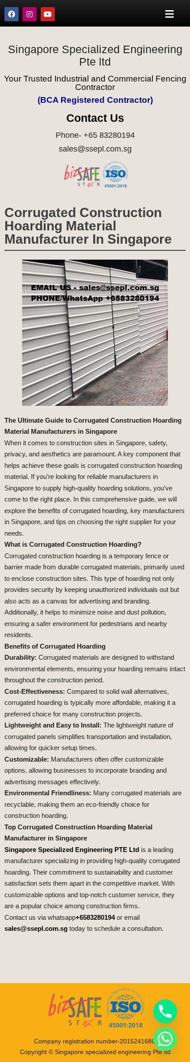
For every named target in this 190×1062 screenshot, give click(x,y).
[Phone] (165, 1011)
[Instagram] (30, 14)
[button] (169, 14)
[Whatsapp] (165, 1039)
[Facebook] (11, 14)
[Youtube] (48, 14)
